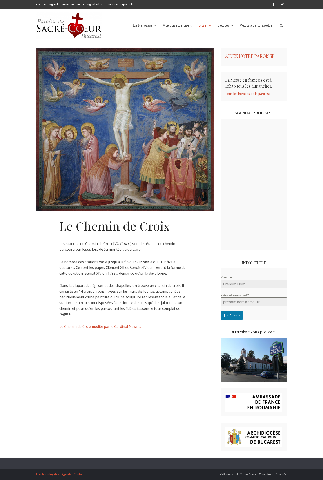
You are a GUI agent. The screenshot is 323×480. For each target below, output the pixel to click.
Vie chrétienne (176, 25)
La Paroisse (143, 25)
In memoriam (71, 4)
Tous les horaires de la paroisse (247, 94)
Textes (224, 25)
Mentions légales (47, 474)
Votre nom (227, 277)
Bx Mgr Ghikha (92, 4)
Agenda (54, 4)
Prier (203, 25)
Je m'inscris (232, 315)
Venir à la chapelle (256, 25)
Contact (41, 4)
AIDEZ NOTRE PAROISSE (250, 56)
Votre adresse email (235, 295)
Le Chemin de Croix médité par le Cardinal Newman (101, 326)
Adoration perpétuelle (119, 4)
